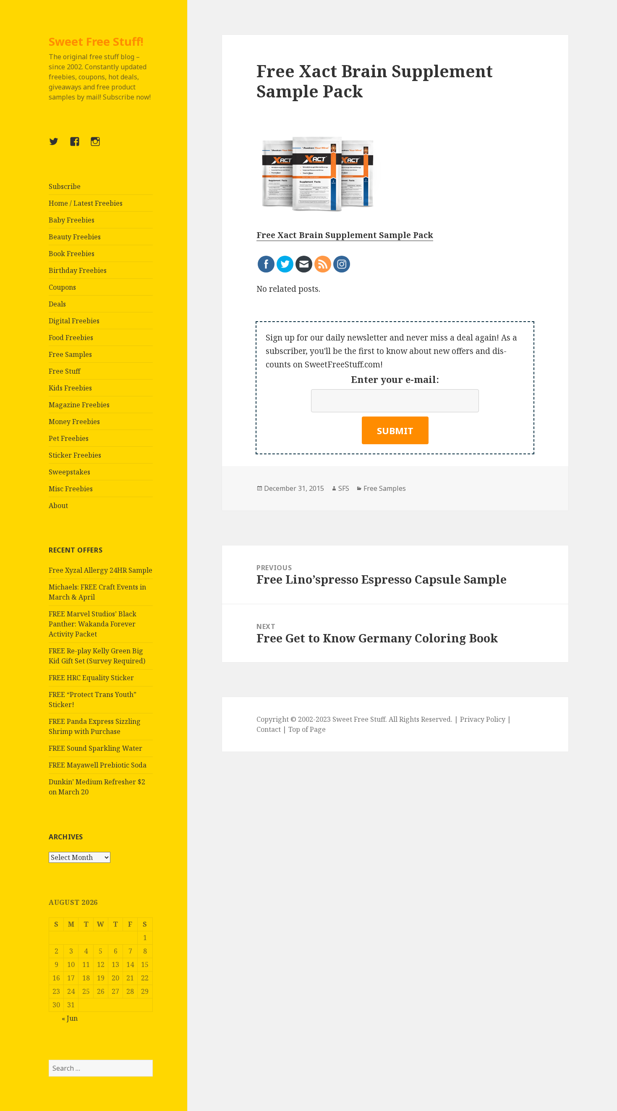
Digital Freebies (74, 320)
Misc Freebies (71, 488)
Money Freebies (74, 421)
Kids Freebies (70, 388)
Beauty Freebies (75, 236)
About (58, 505)
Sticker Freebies (75, 455)
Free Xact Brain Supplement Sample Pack (344, 235)
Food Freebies (71, 337)
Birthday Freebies (78, 270)
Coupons (62, 287)
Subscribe (65, 186)
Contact (268, 729)
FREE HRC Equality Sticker (91, 677)
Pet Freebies (69, 438)
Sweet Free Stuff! (96, 41)
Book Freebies (71, 253)
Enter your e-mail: (395, 379)
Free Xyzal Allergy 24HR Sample (100, 570)
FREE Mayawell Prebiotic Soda (97, 765)
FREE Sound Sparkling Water (95, 748)
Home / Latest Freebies (86, 203)
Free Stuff (64, 371)
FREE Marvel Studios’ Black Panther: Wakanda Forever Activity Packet (92, 624)
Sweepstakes (69, 472)
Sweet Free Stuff (358, 719)
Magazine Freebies (79, 404)
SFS (343, 488)
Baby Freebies (71, 220)
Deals (57, 304)
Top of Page (307, 729)
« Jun (70, 1018)
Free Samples (70, 354)
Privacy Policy (482, 719)
